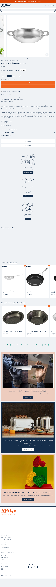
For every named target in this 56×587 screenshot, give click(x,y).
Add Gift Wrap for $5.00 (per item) (11, 91)
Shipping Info (3, 555)
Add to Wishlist (28, 145)
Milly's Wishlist (3, 544)
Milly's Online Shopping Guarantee (9, 129)
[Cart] (51, 5)
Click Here (28, 397)
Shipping (7, 79)
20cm (4, 76)
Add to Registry (28, 141)
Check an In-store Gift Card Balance (8, 552)
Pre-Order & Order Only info (7, 132)
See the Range (28, 449)
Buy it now (28, 86)
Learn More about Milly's (28, 172)
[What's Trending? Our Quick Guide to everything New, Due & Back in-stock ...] (28, 420)
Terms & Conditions (4, 557)
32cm (20, 76)
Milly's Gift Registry (4, 542)
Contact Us (28, 219)
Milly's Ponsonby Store (5, 535)
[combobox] (28, 10)
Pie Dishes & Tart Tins (14, 60)
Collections (7, 60)
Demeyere (13, 262)
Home (2, 60)
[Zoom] (47, 54)
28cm (15, 76)
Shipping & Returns (27, 195)
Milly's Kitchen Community (6, 537)
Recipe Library (4, 541)
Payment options (4, 559)
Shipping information (6, 135)
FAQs (2, 550)
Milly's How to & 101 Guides (6, 539)
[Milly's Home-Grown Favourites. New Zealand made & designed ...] (28, 472)
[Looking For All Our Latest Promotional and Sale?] (28, 371)
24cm (9, 76)
